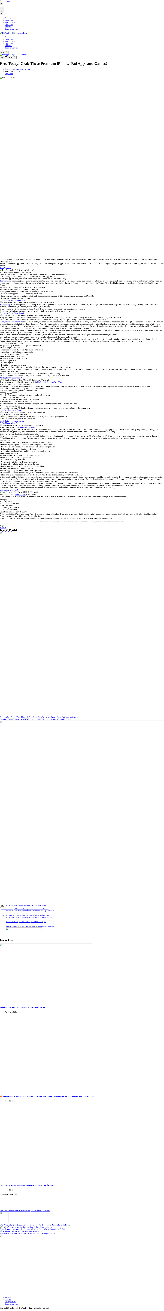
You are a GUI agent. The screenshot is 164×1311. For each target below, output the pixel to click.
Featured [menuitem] (8, 18)
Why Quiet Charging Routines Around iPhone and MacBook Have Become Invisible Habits (35, 1225)
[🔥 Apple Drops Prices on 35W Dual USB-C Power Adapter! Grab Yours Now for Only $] (46, 1092)
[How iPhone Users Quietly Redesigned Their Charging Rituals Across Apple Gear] (2, 918)
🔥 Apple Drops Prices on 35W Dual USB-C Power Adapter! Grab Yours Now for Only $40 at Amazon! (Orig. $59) (47, 1096)
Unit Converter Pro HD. (9, 490)
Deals (3, 528)
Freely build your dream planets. (12, 421)
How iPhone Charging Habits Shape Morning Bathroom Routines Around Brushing (25, 909)
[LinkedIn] (10, 531)
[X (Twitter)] (4, 531)
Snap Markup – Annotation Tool (12, 300)
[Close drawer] (1, 14)
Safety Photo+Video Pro (9, 423)
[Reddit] (13, 531)
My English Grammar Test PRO (12, 378)
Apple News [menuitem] (9, 20)
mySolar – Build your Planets (11, 410)
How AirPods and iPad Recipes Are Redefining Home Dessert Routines (26, 905)
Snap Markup (5, 305)
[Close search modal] (1, 3)
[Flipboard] (15, 531)
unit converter (20, 495)
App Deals (9, 74)
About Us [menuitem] (8, 27)
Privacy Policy (10, 1302)
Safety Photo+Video (27, 427)
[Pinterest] (7, 531)
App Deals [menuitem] (9, 25)
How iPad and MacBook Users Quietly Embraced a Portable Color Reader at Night (25, 915)
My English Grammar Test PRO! (50, 382)
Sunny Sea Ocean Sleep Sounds (12, 313)
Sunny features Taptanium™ (11, 322)
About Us (8, 1297)
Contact (8, 1300)
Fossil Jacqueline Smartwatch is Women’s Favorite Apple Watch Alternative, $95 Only (33, 1229)
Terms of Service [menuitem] (11, 29)
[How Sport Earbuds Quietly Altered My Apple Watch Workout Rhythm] (2, 923)
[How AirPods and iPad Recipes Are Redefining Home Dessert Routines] (2, 906)
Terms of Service (11, 1304)
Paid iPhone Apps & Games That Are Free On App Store (23, 1007)
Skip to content (5, 1)
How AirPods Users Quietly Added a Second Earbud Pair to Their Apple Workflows (30, 911)
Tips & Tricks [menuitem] (10, 22)
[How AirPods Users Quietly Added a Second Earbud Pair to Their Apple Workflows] (2, 912)
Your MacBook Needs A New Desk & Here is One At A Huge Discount (27, 1233)
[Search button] (2, 10)
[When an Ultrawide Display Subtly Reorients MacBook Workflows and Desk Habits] (2, 928)
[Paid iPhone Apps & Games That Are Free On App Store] (46, 1003)
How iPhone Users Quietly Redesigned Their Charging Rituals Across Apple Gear (29, 917)
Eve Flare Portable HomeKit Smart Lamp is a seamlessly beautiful (25, 1211)
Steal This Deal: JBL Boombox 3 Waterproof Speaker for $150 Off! (27, 1185)
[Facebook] (1, 531)
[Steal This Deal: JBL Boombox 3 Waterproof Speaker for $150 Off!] (46, 1181)
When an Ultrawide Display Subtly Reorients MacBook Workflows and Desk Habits (30, 926)
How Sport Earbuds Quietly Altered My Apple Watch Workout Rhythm (26, 922)
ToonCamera (5, 281)
